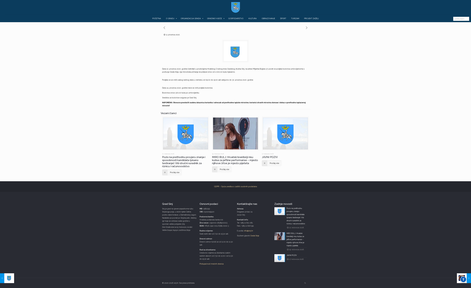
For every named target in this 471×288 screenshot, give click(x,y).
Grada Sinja (254, 236)
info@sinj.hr (248, 231)
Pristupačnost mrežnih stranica (212, 264)
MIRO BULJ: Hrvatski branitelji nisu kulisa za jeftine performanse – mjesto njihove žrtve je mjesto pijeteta (235, 160)
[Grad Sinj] (235, 7)
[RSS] (305, 283)
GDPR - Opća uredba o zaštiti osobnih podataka (235, 186)
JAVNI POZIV (270, 157)
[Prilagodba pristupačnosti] (463, 279)
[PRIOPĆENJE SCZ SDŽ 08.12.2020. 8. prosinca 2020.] (7, 278)
